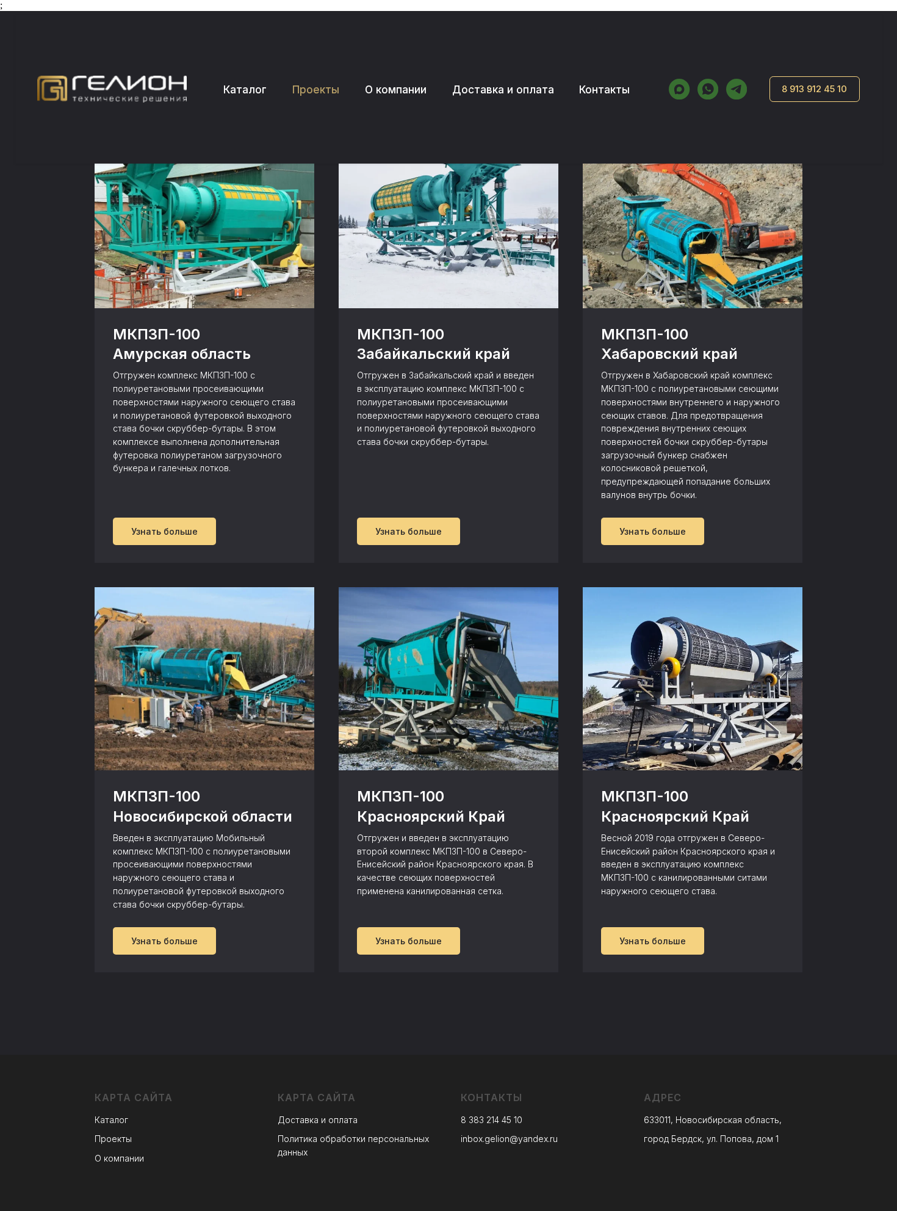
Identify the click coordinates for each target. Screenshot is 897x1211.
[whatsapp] (707, 89)
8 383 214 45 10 (491, 1120)
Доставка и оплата (503, 89)
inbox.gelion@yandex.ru (509, 1138)
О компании (396, 89)
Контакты (604, 89)
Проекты (315, 89)
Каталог (245, 89)
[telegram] (736, 89)
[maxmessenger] (679, 89)
